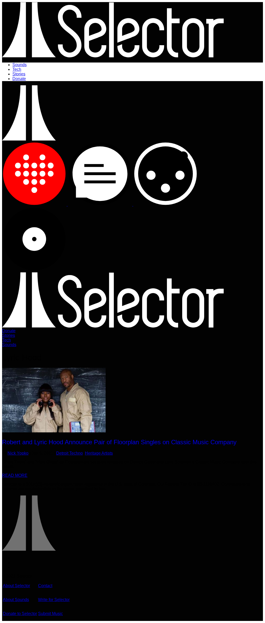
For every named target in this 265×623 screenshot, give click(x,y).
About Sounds (16, 599)
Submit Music (50, 613)
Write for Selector (54, 599)
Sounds (19, 65)
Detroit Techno (69, 453)
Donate (19, 78)
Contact (45, 585)
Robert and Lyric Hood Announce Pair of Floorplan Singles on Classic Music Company (119, 442)
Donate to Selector (20, 613)
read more (14, 475)
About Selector (16, 585)
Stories (18, 74)
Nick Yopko (18, 453)
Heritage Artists (99, 453)
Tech (16, 69)
